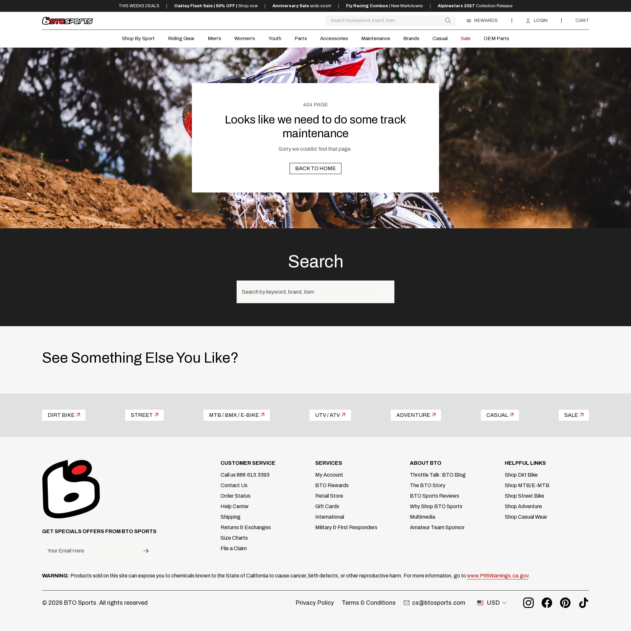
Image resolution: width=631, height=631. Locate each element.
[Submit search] (448, 20)
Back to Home (315, 168)
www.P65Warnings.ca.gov (497, 575)
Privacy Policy (314, 602)
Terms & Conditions (369, 602)
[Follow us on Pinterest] (565, 602)
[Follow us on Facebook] (547, 602)
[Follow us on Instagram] (528, 602)
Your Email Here (65, 550)
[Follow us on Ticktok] (583, 602)
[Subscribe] (146, 550)
